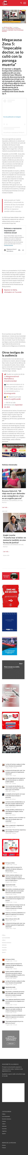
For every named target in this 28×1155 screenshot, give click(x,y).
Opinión (4, 1133)
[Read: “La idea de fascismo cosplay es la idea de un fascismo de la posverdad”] (3, 764)
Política (4, 502)
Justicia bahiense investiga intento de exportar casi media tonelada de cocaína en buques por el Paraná (15, 906)
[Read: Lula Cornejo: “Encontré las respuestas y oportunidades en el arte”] (3, 830)
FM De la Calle (8, 27)
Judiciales (10, 30)
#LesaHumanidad (10, 381)
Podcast (4, 1121)
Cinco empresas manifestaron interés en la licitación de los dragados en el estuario (15, 898)
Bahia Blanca (11, 29)
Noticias (4, 31)
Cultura (3, 940)
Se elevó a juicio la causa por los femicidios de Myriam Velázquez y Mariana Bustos (13, 869)
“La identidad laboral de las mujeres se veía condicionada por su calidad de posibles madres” (15, 780)
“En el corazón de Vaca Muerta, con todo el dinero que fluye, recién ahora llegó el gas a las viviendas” (15, 787)
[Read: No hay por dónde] (3, 863)
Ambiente (4, 945)
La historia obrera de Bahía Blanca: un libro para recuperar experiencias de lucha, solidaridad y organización (15, 803)
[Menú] (24, 3)
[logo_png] (11, 3)
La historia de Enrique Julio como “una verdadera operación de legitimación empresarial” (15, 772)
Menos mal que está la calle (12, 919)
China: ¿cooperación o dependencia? (14, 825)
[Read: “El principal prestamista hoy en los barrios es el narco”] (3, 1022)
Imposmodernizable (10, 884)
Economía (4, 947)
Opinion (4, 952)
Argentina (4, 950)
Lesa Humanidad (18, 30)
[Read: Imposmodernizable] (3, 885)
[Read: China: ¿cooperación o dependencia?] (3, 826)
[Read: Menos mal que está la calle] (3, 919)
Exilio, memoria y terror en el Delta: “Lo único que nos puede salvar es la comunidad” (15, 819)
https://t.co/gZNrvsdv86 (12, 399)
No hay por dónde (10, 863)
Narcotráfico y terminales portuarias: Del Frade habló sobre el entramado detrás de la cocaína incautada (14, 890)
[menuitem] (20, 3)
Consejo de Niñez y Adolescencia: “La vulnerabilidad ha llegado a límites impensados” (14, 811)
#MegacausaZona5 (12, 376)
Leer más (4, 507)
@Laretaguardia (9, 393)
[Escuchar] (10, 579)
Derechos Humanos (6, 942)
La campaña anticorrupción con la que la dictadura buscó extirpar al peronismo (15, 795)
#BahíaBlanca (9, 379)
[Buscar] (20, 3)
